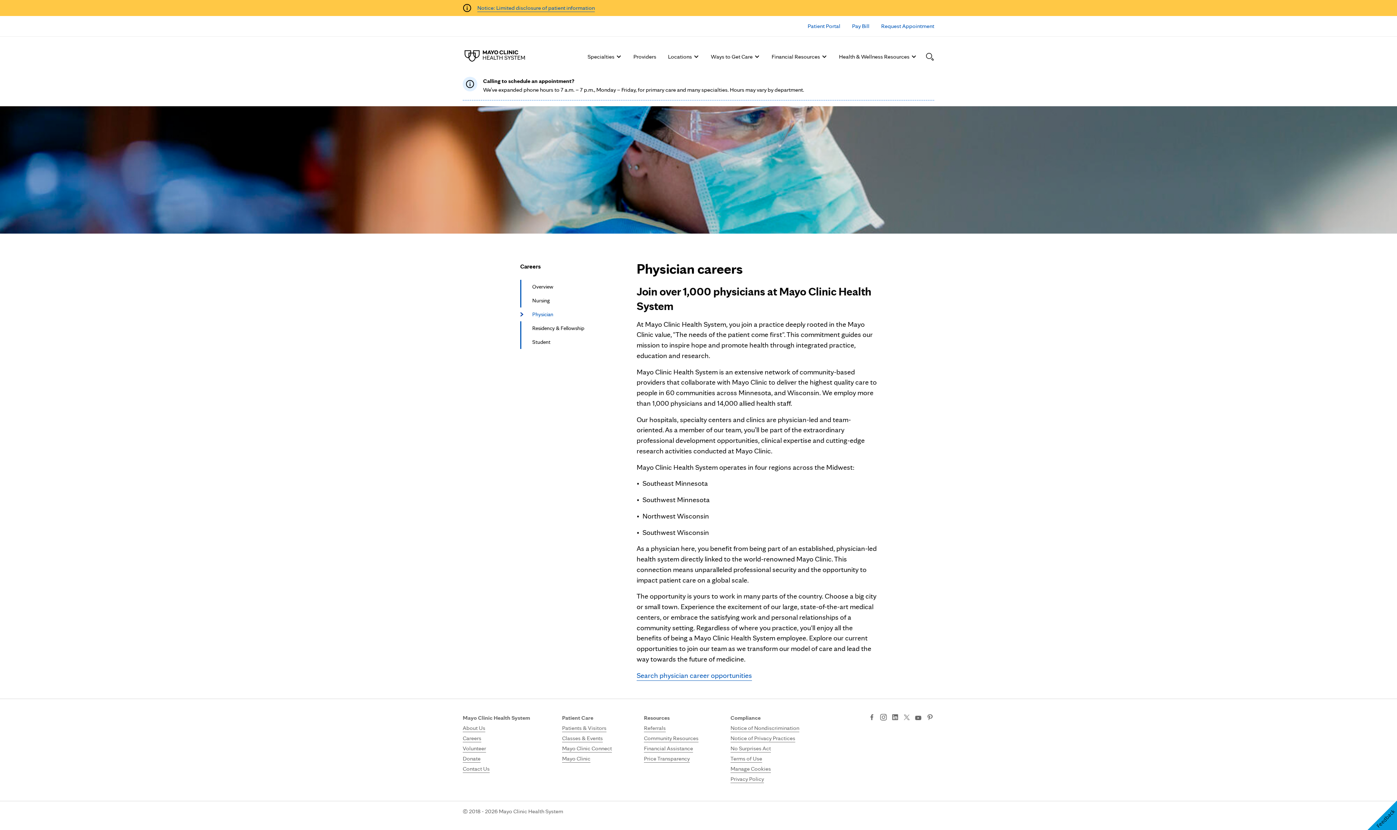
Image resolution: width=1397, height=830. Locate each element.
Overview (542, 286)
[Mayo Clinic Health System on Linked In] (895, 718)
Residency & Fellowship (558, 328)
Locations (680, 56)
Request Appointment (907, 26)
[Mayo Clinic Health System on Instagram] (883, 718)
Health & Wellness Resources (874, 56)
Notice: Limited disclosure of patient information (536, 7)
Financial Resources (796, 56)
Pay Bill (860, 26)
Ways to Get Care (732, 56)
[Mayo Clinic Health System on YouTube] (918, 718)
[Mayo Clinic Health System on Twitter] (906, 718)
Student (541, 342)
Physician (542, 314)
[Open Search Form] (930, 56)
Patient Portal (824, 26)
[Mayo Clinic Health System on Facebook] (871, 718)
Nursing (541, 300)
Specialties (601, 56)
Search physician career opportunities (694, 675)
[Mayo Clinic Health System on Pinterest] (930, 718)
